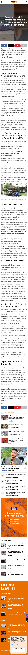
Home (2, 41)
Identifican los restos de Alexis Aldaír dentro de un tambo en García (17, 573)
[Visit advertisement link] (14, 517)
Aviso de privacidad (5, 651)
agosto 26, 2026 (12, 421)
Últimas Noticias (8, 41)
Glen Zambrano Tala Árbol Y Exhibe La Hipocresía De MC (10, 468)
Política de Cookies (14, 644)
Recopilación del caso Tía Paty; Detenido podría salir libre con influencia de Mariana (16, 426)
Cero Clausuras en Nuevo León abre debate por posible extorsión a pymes (16, 545)
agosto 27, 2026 (11, 601)
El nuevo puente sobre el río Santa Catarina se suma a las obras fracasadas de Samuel (16, 433)
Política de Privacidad (15, 645)
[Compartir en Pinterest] (17, 45)
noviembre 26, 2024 (13, 28)
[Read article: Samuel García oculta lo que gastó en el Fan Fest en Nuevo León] (3, 561)
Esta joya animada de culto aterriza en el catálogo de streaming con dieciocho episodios (16, 633)
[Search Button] (26, 2)
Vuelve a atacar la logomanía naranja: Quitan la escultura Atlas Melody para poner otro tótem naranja (16, 418)
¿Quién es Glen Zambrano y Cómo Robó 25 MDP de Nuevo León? (15, 493)
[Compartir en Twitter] (11, 45)
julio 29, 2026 (12, 429)
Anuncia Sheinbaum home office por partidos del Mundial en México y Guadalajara (17, 440)
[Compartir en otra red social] (24, 45)
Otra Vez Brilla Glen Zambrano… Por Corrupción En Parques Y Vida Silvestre (15, 487)
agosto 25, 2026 (11, 615)
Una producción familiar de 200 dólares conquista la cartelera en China (16, 567)
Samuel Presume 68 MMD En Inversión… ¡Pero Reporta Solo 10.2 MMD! (15, 475)
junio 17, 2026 (11, 443)
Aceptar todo (18, 651)
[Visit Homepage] (14, 2)
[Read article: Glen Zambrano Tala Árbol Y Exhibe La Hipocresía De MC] (14, 456)
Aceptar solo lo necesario (18, 648)
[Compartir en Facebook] (4, 45)
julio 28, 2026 (12, 436)
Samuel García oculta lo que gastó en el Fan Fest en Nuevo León (16, 560)
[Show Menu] (1, 2)
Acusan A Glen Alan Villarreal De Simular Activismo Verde (14, 481)
